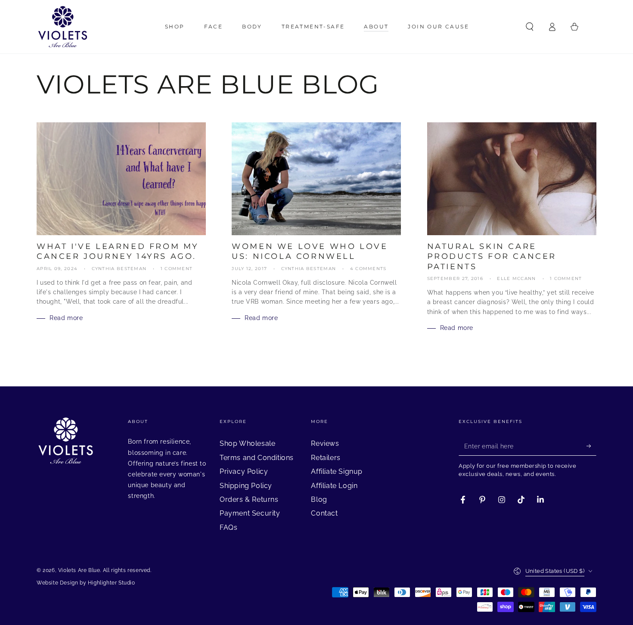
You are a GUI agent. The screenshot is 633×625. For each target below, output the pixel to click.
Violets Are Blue (79, 570)
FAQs (228, 527)
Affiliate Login (334, 486)
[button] (529, 26)
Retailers (325, 458)
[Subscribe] (591, 445)
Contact (324, 513)
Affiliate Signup (337, 471)
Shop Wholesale (247, 443)
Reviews (325, 443)
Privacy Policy (244, 471)
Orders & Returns (249, 499)
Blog (319, 499)
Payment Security (250, 513)
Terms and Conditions (257, 458)
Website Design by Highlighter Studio (86, 583)
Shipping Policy (246, 486)
